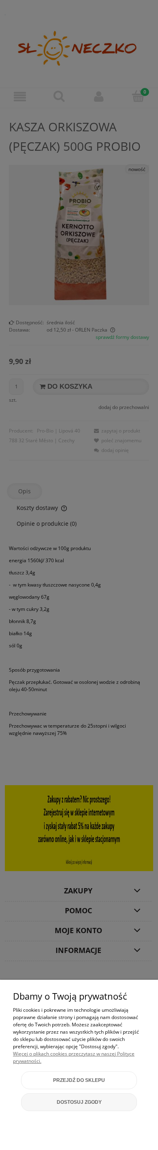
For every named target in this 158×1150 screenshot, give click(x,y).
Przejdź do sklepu (79, 1080)
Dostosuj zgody (79, 1102)
